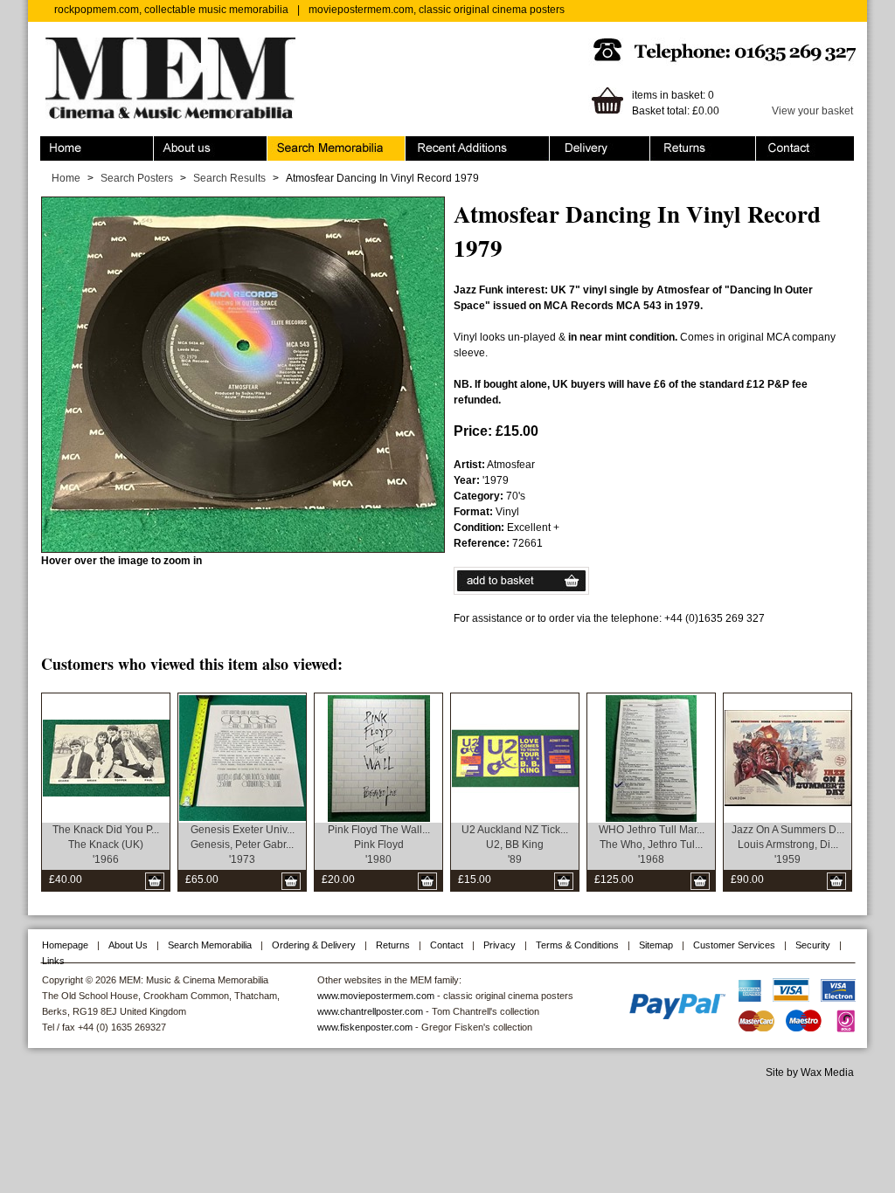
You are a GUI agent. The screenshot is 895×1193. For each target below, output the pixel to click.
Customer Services (734, 945)
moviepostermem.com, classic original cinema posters (437, 9)
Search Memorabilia (315, 144)
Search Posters (137, 178)
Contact (774, 144)
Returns (669, 144)
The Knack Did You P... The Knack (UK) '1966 (105, 844)
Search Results (229, 178)
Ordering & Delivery (596, 144)
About (168, 144)
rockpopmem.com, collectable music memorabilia (171, 9)
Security (812, 945)
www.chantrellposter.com (370, 1011)
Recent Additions (446, 144)
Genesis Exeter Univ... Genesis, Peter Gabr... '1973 (243, 844)
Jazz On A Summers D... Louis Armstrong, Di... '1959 (788, 844)
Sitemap (656, 945)
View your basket (812, 111)
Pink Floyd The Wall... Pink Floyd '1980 (379, 844)
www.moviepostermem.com (375, 995)
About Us (128, 945)
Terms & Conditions (577, 945)
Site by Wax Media (810, 1072)
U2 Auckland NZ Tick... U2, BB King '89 (514, 844)
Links (53, 960)
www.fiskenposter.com (365, 1027)
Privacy (499, 945)
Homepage (65, 945)
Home (54, 144)
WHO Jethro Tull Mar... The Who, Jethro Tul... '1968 (651, 844)
